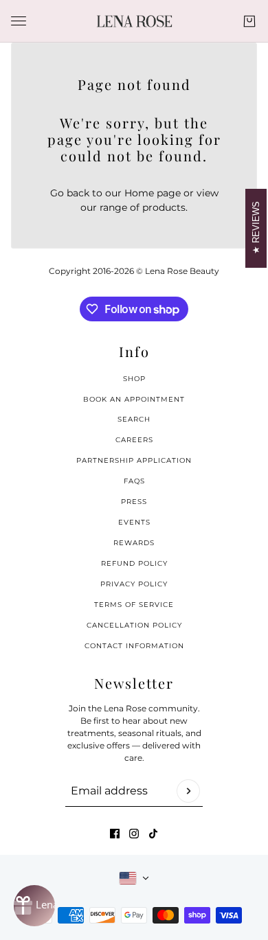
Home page (152, 193)
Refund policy (134, 563)
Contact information (134, 645)
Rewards (134, 542)
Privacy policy (134, 584)
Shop (134, 378)
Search (134, 419)
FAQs (134, 481)
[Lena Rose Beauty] (134, 21)
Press (134, 501)
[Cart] (249, 21)
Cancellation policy (134, 625)
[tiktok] (153, 833)
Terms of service (134, 604)
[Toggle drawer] (18, 20)
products (164, 207)
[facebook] (114, 833)
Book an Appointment (134, 399)
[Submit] (188, 791)
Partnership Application (134, 460)
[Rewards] (34, 905)
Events (134, 522)
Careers (134, 439)
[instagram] (134, 833)
